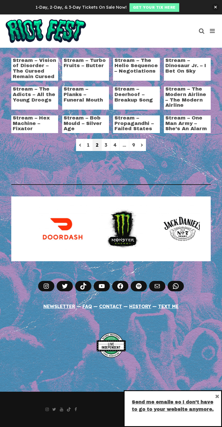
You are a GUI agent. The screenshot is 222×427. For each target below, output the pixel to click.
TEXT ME (168, 306)
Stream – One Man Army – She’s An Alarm (186, 123)
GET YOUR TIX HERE (154, 7)
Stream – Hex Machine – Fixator (31, 123)
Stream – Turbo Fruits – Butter (85, 63)
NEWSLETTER (59, 306)
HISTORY (140, 306)
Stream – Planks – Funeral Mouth (83, 94)
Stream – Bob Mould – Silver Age (83, 123)
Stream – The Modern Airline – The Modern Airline (185, 97)
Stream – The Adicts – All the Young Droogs (34, 94)
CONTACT (110, 306)
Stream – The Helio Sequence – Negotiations (136, 66)
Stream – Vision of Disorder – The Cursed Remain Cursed (34, 68)
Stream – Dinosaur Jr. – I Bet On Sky (185, 66)
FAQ (87, 306)
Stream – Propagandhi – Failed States (134, 123)
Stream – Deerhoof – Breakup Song (133, 94)
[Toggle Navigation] (212, 31)
